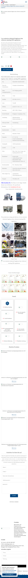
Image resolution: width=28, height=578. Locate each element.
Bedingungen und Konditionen (8, 572)
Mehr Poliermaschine (18, 534)
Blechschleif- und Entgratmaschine (17, 525)
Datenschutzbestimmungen (11, 570)
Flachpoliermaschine (18, 528)
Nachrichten (25, 571)
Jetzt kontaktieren (14, 516)
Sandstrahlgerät (12, 4)
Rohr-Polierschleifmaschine (19, 527)
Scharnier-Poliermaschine (19, 531)
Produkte (7, 4)
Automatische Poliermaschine (20, 532)
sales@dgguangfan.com (9, 544)
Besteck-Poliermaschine (19, 530)
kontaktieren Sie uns (16, 187)
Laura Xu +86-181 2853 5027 (9, 542)
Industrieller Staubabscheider (20, 535)
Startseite (2, 4)
